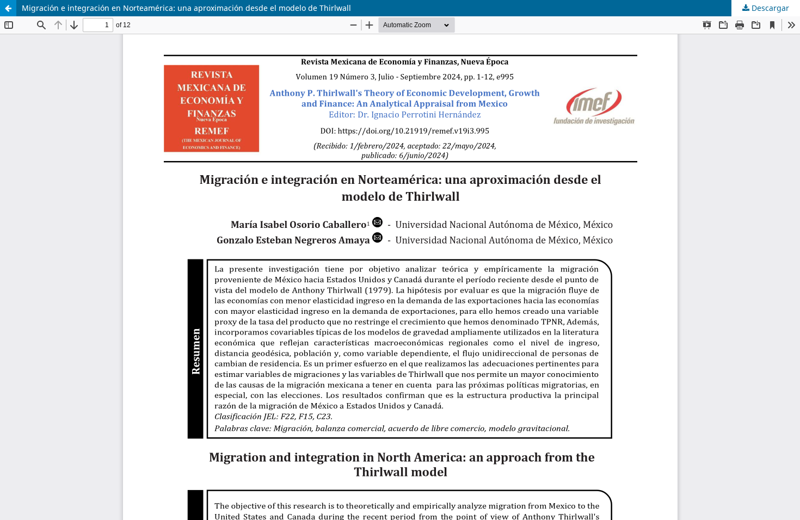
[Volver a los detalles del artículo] (8, 8)
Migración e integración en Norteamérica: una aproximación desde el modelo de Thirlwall (186, 8)
